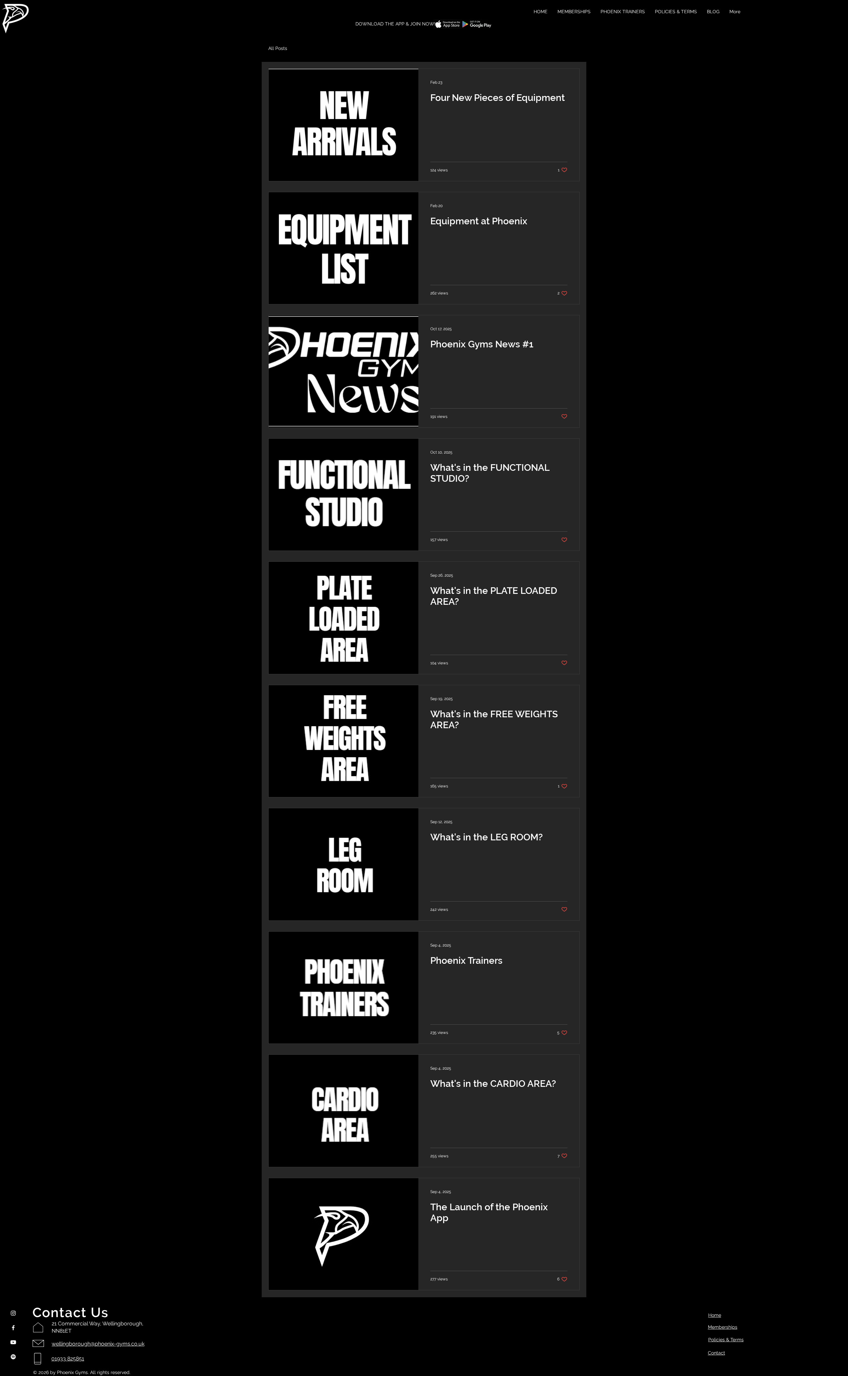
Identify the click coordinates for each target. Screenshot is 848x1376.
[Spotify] (13, 1357)
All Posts (277, 48)
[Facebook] (13, 1327)
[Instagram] (13, 1313)
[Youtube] (13, 1342)
